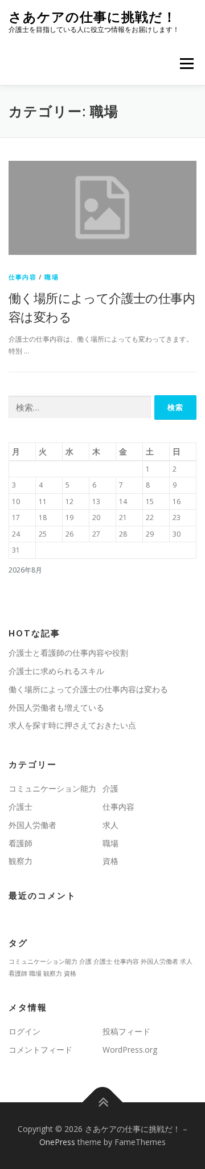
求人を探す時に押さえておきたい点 (72, 725)
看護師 (20, 843)
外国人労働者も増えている (56, 707)
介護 (110, 788)
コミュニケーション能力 (52, 788)
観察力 (20, 860)
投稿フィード (126, 1031)
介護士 (20, 806)
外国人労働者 (32, 824)
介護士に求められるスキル (56, 670)
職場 (51, 277)
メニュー (186, 63)
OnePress (57, 1141)
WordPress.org (129, 1049)
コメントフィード (40, 1049)
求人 (110, 824)
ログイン (24, 1031)
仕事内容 (22, 277)
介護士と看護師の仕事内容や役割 (68, 652)
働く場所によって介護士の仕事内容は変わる (88, 689)
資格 (110, 860)
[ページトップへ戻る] (103, 1102)
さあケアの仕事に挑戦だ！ (93, 17)
